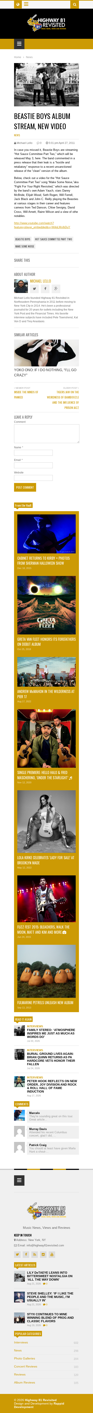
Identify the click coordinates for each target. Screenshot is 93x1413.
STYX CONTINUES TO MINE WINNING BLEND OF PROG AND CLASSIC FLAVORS (50, 1317)
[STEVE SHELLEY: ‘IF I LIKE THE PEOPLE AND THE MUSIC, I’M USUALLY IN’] (19, 1297)
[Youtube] (52, 1254)
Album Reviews (46, 1382)
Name (17, 447)
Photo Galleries (46, 1358)
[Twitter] (34, 289)
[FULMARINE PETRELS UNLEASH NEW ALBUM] (46, 971)
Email (17, 460)
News (17, 135)
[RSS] (34, 1254)
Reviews (46, 1374)
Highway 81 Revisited (41, 1400)
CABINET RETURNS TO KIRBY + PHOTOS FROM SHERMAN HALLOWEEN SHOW (43, 561)
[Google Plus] (56, 289)
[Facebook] (45, 289)
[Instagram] (43, 1254)
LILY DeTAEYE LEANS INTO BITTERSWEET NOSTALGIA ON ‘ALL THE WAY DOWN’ (49, 1276)
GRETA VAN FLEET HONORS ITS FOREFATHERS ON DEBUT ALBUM (46, 642)
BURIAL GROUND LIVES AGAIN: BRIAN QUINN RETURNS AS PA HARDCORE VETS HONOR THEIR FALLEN (51, 1059)
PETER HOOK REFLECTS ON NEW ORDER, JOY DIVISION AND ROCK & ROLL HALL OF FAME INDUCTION (52, 1086)
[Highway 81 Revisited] (46, 29)
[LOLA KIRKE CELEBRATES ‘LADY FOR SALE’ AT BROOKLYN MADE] (46, 821)
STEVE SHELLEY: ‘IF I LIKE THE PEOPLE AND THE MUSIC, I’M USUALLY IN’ (50, 1297)
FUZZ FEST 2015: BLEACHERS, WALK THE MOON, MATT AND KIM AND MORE (43, 929)
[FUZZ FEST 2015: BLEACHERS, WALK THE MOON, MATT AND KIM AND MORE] (46, 898)
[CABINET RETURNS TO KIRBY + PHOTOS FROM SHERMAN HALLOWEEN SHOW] (46, 533)
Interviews (35, 1026)
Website (19, 472)
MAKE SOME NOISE (24, 246)
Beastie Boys (22, 239)
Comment (20, 421)
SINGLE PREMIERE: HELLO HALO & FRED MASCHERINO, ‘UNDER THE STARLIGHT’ (43, 775)
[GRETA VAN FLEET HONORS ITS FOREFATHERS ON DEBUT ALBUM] (46, 605)
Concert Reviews (46, 1366)
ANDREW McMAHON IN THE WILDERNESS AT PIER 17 (46, 694)
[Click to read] (46, 353)
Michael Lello (40, 281)
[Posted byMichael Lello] (21, 292)
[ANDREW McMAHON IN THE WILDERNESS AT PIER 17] (46, 672)
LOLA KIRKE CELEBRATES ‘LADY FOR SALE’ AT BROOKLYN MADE (45, 860)
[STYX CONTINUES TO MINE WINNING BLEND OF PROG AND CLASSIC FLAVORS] (19, 1317)
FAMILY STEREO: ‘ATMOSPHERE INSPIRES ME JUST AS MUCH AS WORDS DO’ (51, 1033)
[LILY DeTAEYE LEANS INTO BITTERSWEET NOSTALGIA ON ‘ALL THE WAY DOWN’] (19, 1276)
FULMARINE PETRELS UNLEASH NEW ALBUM (45, 1002)
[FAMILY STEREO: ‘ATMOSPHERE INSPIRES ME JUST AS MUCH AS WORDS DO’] (19, 1030)
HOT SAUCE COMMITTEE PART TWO (53, 239)
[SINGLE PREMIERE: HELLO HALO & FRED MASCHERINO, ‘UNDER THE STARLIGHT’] (46, 738)
